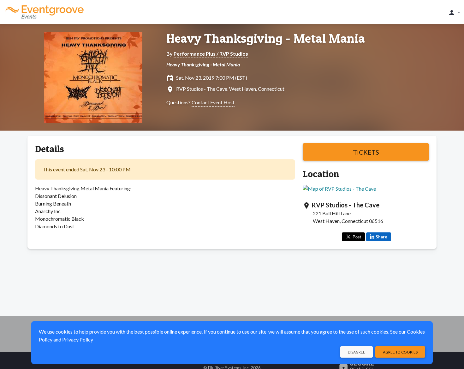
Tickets (366, 152)
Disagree (356, 352)
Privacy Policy (77, 339)
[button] (454, 12)
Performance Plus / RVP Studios (211, 54)
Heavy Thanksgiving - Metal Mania (265, 38)
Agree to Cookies (400, 352)
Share (381, 236)
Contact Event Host (213, 102)
